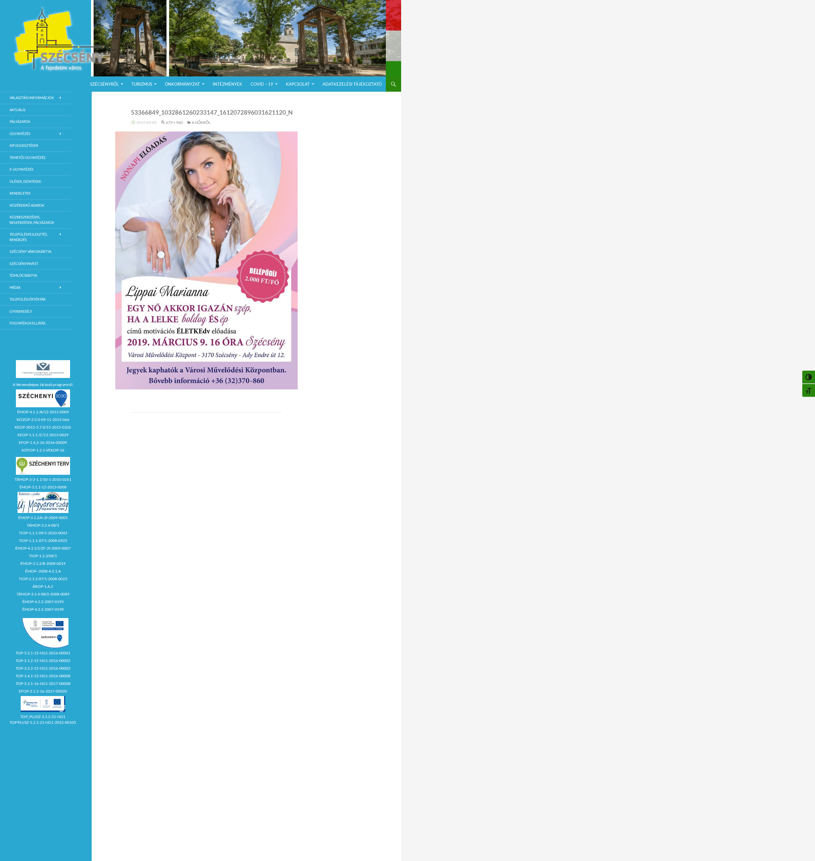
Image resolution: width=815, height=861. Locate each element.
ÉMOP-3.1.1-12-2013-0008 (43, 487)
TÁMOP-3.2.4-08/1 (43, 525)
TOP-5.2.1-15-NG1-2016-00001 (43, 653)
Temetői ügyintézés (28, 157)
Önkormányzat (182, 84)
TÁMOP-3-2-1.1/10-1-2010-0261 (43, 479)
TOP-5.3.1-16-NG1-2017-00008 (43, 683)
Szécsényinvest (24, 263)
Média (15, 287)
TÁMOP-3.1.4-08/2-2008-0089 (43, 594)
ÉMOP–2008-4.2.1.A (43, 571)
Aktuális (17, 110)
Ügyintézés (20, 134)
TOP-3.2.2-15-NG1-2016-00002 (43, 668)
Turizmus (141, 84)
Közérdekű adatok (27, 205)
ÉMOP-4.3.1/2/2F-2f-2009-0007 (43, 548)
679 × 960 (174, 122)
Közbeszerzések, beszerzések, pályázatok (32, 219)
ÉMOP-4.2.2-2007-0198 (43, 609)
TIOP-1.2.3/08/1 (43, 555)
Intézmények (227, 84)
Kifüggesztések (24, 145)
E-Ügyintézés (21, 169)
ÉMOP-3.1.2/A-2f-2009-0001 (43, 517)
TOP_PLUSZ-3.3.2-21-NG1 (42, 716)
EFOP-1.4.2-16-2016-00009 (43, 442)
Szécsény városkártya (30, 251)
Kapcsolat (298, 84)
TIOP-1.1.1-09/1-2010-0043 (43, 532)
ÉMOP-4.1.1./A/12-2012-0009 (43, 411)
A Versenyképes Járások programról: (43, 384)
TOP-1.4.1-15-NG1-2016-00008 (43, 675)
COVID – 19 (262, 84)
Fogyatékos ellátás (28, 323)
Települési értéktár (28, 299)
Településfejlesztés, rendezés (28, 237)
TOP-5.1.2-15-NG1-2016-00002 (43, 660)
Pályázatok (20, 121)
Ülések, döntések (25, 181)
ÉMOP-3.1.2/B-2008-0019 (43, 563)
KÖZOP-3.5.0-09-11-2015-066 (43, 419)
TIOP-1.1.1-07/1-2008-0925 (43, 540)
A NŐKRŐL (201, 122)
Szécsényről (104, 84)
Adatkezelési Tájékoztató (352, 84)
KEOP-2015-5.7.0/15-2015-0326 (43, 427)
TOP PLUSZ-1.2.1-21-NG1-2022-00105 (43, 722)
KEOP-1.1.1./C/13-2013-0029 (43, 434)
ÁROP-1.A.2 (42, 586)
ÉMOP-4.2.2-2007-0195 (43, 601)
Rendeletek (20, 193)
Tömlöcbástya (23, 275)
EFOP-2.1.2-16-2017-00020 (43, 691)
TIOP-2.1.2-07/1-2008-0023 (43, 578)
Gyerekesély (21, 311)
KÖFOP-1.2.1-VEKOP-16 (43, 450)
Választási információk (32, 98)
